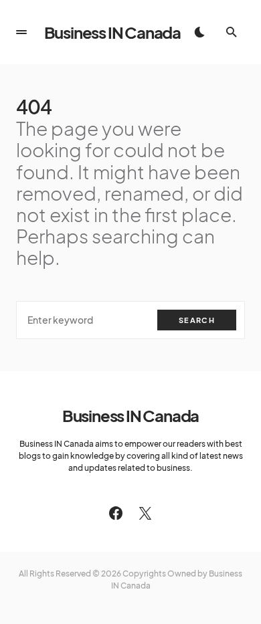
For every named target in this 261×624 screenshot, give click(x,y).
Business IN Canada (112, 32)
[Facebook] (115, 513)
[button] (21, 32)
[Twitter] (145, 513)
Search (197, 320)
